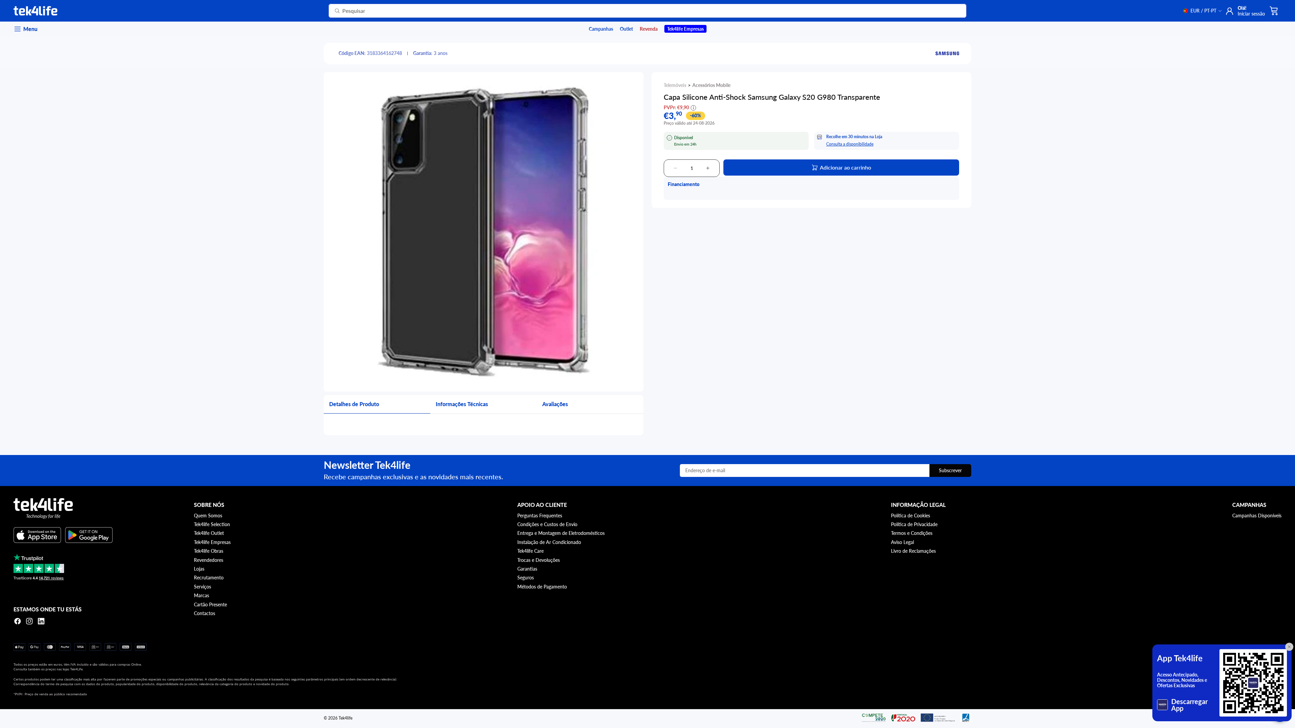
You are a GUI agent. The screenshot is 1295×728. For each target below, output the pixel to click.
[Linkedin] (41, 621)
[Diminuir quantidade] (675, 168)
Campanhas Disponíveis (1257, 515)
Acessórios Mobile (711, 85)
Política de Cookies (910, 515)
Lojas (199, 569)
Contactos (204, 613)
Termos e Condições (911, 533)
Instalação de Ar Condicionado (549, 542)
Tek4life (345, 718)
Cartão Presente (210, 604)
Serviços (202, 586)
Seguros (525, 577)
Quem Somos (208, 515)
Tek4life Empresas (212, 542)
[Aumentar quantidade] (707, 168)
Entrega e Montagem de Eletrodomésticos (561, 533)
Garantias (527, 569)
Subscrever (950, 470)
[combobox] (639, 11)
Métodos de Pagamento (542, 586)
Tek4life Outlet (209, 533)
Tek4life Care (530, 551)
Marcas (201, 595)
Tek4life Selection (212, 524)
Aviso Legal (902, 542)
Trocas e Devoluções (538, 560)
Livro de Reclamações (913, 551)
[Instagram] (29, 621)
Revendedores (208, 560)
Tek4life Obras (208, 551)
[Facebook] (17, 621)
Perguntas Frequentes (539, 515)
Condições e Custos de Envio (547, 524)
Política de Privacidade (914, 524)
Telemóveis (675, 85)
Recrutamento (209, 577)
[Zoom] (483, 232)
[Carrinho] (1274, 10)
